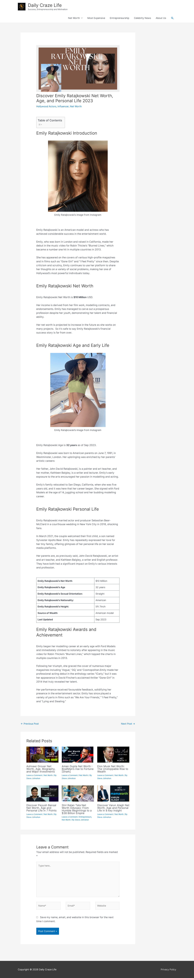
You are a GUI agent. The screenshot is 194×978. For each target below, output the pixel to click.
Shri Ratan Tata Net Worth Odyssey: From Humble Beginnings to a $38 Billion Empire (77, 809)
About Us (161, 18)
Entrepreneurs (85, 817)
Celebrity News (142, 18)
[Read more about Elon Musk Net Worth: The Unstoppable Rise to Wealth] (113, 754)
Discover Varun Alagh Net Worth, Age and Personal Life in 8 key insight (113, 808)
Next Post (128, 723)
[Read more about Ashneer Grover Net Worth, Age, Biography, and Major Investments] (42, 754)
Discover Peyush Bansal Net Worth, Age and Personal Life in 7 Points (41, 808)
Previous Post (30, 723)
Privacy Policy (168, 969)
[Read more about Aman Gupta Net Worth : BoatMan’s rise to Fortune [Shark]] (78, 754)
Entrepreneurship (119, 18)
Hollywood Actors (46, 106)
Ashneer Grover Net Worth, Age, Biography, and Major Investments (40, 769)
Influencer (63, 106)
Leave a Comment (34, 775)
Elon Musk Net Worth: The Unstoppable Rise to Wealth (112, 769)
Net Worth (74, 18)
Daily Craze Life (45, 5)
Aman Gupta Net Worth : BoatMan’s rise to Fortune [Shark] (78, 769)
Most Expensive (96, 18)
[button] (172, 18)
